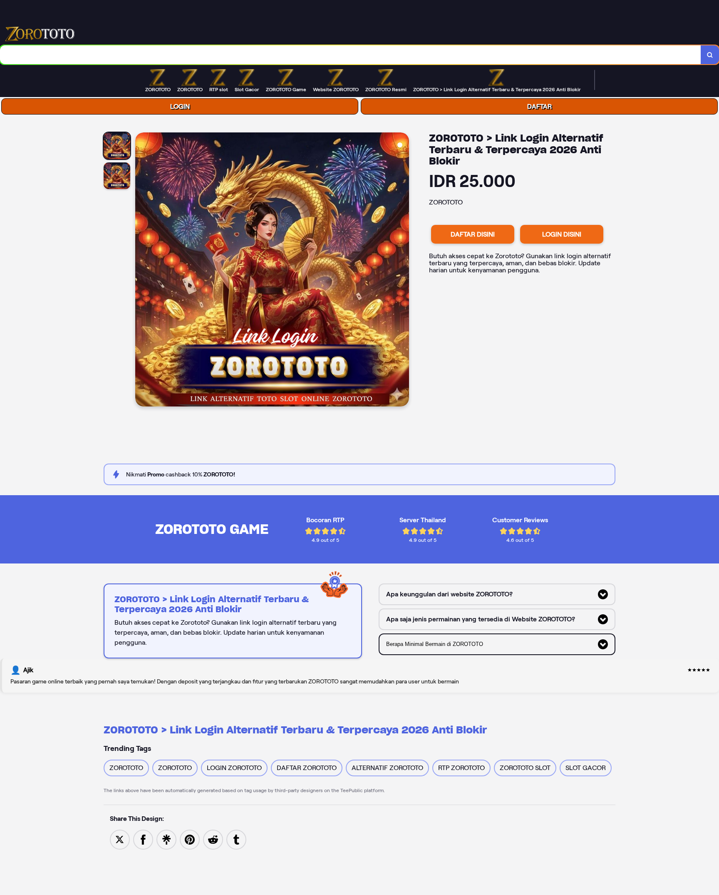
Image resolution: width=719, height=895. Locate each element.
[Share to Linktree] (166, 839)
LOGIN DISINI (561, 234)
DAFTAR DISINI (473, 234)
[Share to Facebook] (143, 839)
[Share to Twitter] (120, 839)
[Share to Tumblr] (236, 839)
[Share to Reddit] (213, 839)
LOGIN (180, 106)
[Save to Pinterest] (190, 839)
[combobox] (350, 54)
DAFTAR (539, 106)
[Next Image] (402, 270)
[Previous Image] (142, 270)
